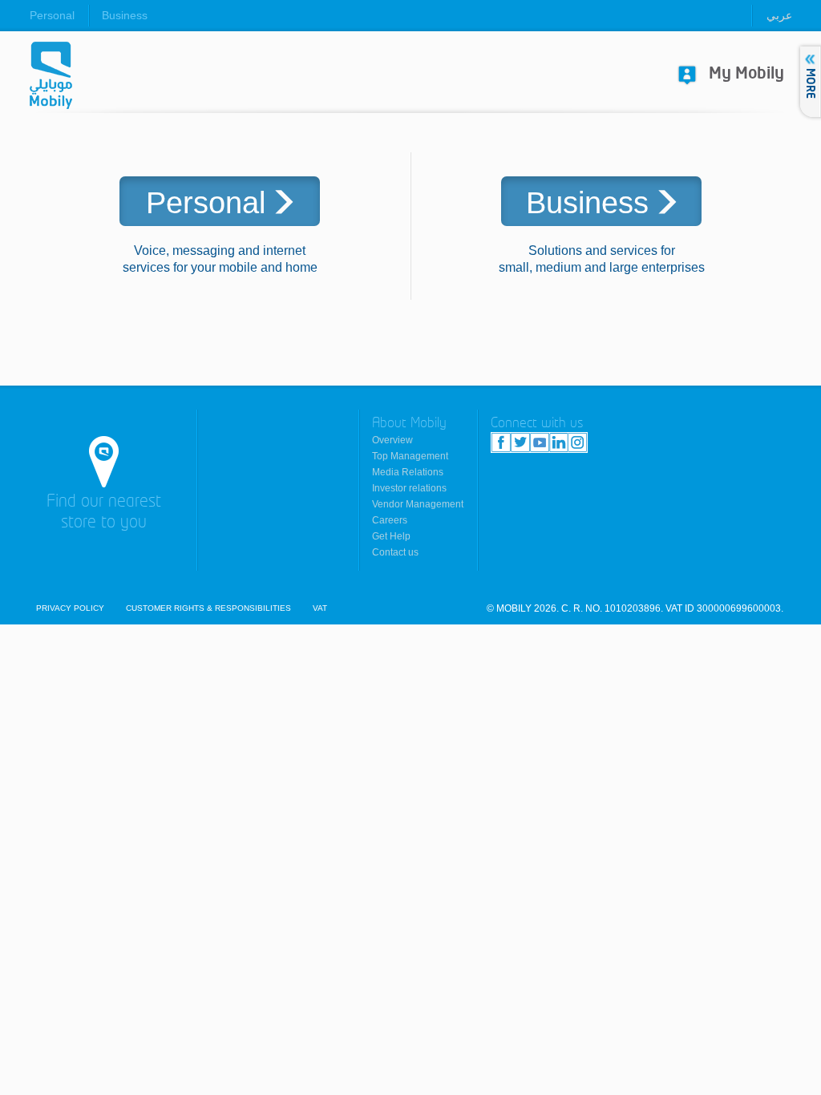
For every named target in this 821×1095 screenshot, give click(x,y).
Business (125, 15)
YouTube (539, 442)
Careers (389, 520)
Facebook (501, 442)
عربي (779, 15)
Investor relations (409, 488)
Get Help (391, 536)
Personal (52, 15)
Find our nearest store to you (104, 512)
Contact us (395, 552)
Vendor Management (417, 504)
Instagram (577, 442)
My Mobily (746, 74)
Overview (392, 440)
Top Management (410, 456)
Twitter (520, 442)
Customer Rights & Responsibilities (208, 608)
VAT (320, 608)
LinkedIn (558, 442)
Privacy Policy (70, 608)
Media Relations (407, 472)
